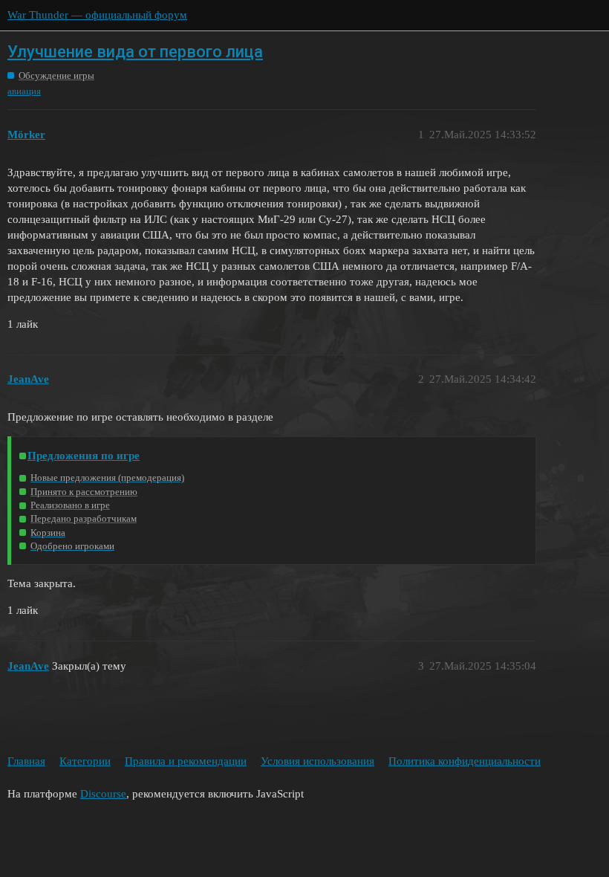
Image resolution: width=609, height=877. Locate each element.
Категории (85, 761)
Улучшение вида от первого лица (135, 51)
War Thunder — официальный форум (97, 15)
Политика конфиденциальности (464, 761)
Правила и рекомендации (186, 761)
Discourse (103, 794)
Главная (26, 761)
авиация (24, 91)
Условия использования (317, 761)
